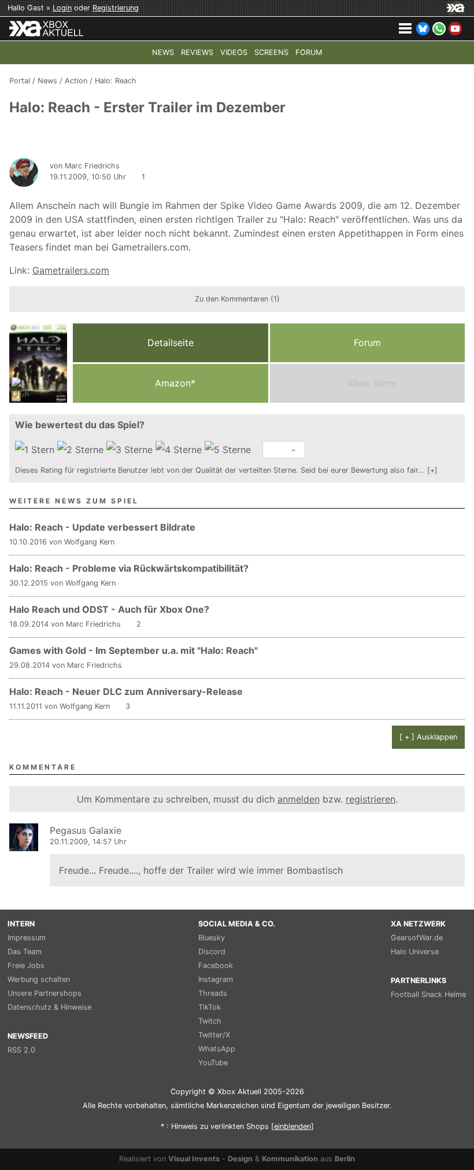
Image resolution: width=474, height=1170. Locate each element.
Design (240, 1158)
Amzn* (173, 383)
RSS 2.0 (21, 1050)
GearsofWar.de (417, 937)
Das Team (25, 951)
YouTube (213, 1062)
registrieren (370, 799)
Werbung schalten (39, 979)
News (47, 80)
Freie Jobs (26, 965)
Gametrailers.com (70, 270)
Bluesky (211, 937)
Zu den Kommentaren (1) (237, 299)
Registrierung (115, 7)
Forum (367, 342)
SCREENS (271, 52)
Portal (19, 80)
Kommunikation (290, 1158)
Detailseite (170, 342)
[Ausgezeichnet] (229, 449)
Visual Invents (194, 1158)
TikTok (209, 1007)
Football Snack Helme (428, 994)
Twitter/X (214, 1035)
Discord (211, 951)
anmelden (298, 799)
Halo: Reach (115, 80)
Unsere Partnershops (45, 993)
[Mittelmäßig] (130, 449)
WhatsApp (216, 1048)
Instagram (215, 979)
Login (62, 7)
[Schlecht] (36, 449)
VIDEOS (233, 52)
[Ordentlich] (180, 449)
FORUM (308, 52)
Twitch (209, 1021)
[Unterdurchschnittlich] (81, 449)
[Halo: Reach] (38, 363)
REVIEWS (197, 52)
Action (76, 80)
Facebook (215, 965)
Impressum (27, 937)
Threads (212, 993)
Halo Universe (415, 951)
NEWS (163, 52)
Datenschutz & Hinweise (49, 1007)
